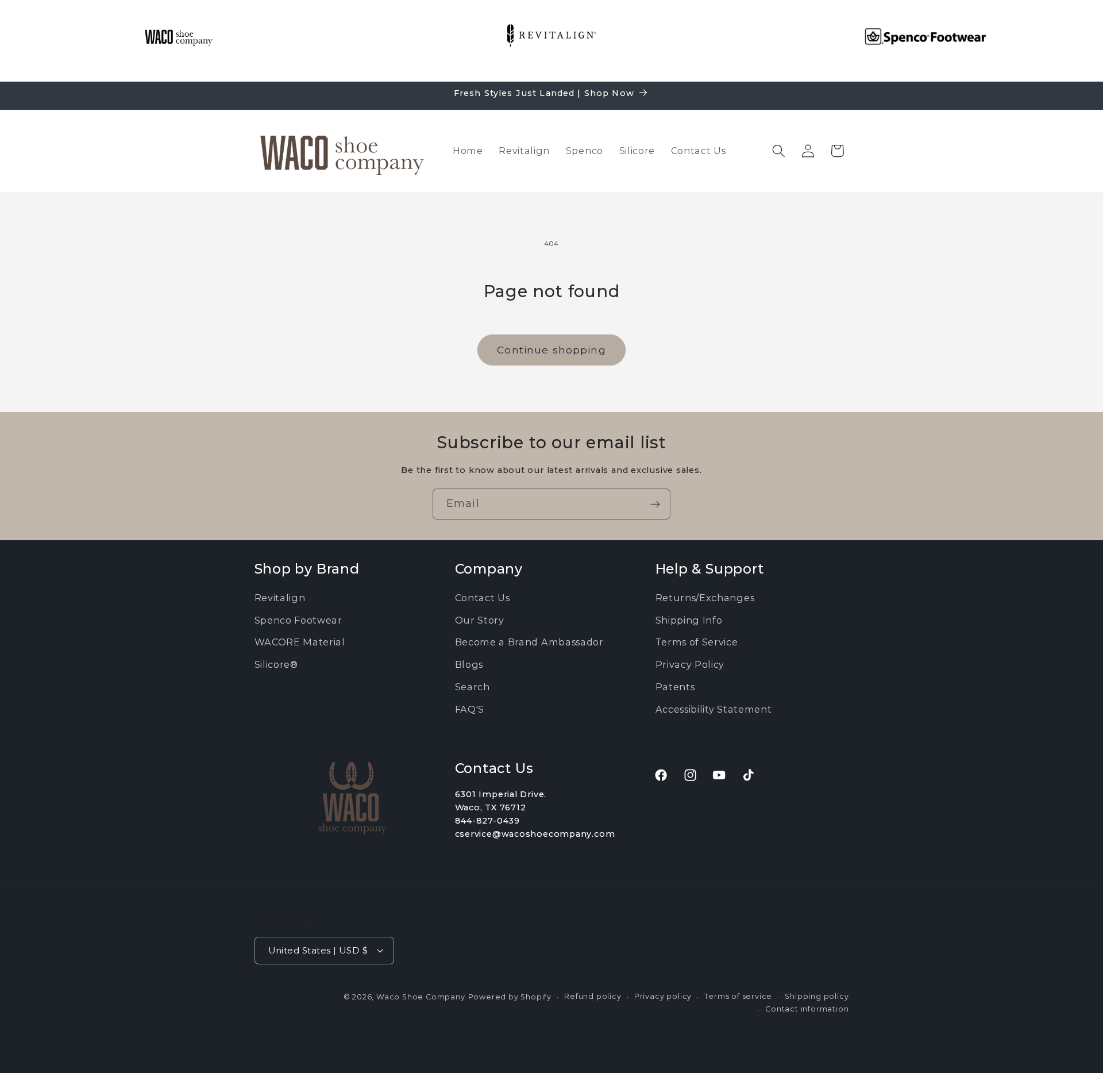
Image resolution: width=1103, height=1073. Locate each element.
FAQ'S (469, 709)
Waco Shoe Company (420, 996)
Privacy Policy (690, 664)
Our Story (479, 620)
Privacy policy (663, 995)
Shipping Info (689, 620)
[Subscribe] (655, 504)
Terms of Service (696, 642)
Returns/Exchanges (705, 597)
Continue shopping (551, 350)
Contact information (807, 1009)
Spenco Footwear (298, 620)
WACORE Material (299, 642)
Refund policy (592, 995)
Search (472, 687)
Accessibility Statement (713, 709)
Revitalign (280, 597)
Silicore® (276, 664)
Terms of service (738, 995)
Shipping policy (817, 995)
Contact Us (482, 597)
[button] (778, 151)
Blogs (469, 664)
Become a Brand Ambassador (529, 642)
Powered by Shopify (510, 996)
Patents (675, 687)
